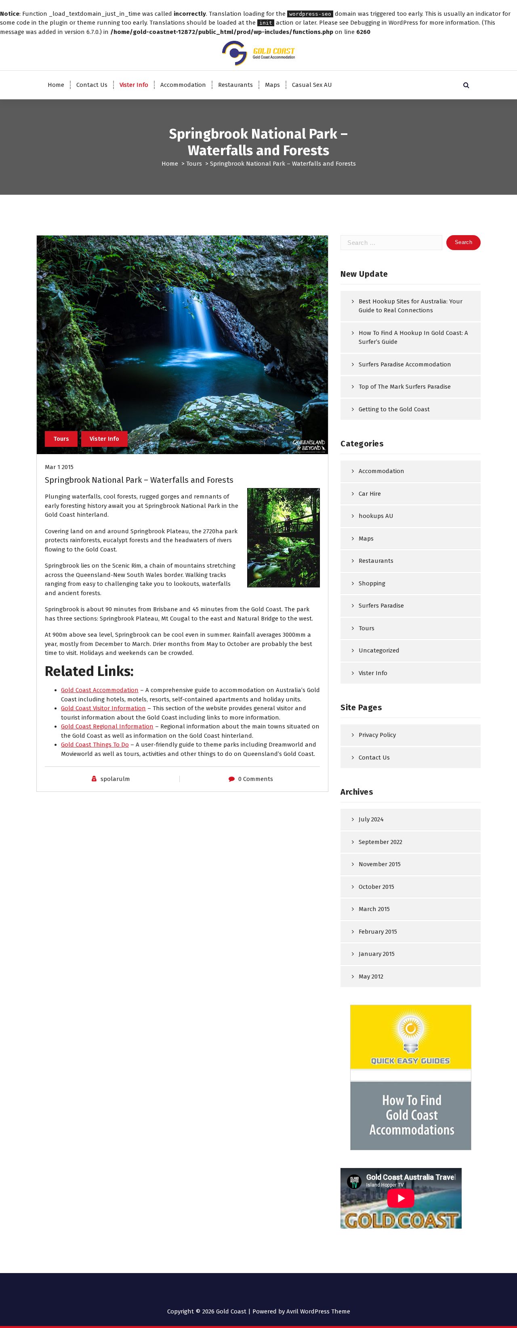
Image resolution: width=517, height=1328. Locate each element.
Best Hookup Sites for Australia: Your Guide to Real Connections (410, 306)
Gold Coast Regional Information (107, 726)
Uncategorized (379, 650)
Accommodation (183, 84)
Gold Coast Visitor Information (103, 708)
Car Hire (370, 493)
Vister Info (134, 84)
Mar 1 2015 (59, 467)
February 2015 (378, 931)
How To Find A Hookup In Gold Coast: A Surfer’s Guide (413, 337)
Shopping (372, 583)
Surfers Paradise (381, 605)
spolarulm (115, 779)
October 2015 (376, 886)
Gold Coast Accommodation (100, 690)
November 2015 (380, 864)
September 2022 (380, 842)
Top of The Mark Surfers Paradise (405, 386)
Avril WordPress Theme (318, 1311)
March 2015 (374, 909)
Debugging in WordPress (384, 22)
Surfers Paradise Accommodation (405, 364)
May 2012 (371, 976)
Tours (194, 163)
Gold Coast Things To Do (95, 744)
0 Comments (255, 779)
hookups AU (376, 516)
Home (56, 84)
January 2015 (377, 954)
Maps (272, 84)
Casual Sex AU (312, 84)
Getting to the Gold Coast (394, 409)
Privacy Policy (377, 735)
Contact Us (91, 84)
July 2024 (371, 819)
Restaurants (235, 84)
